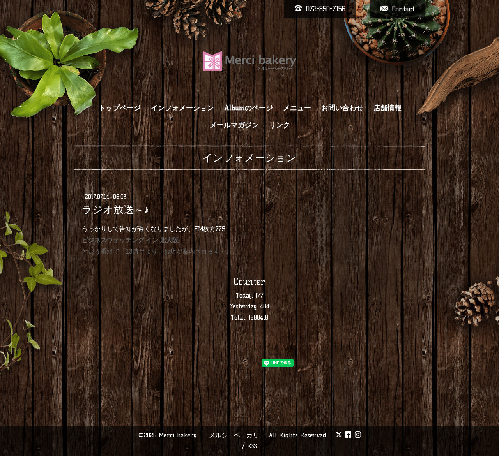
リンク (279, 125)
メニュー (297, 108)
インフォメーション (182, 108)
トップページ (120, 108)
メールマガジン (234, 125)
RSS (252, 446)
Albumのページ (248, 108)
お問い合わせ (342, 108)
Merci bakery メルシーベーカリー (212, 435)
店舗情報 (387, 108)
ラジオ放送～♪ (115, 209)
